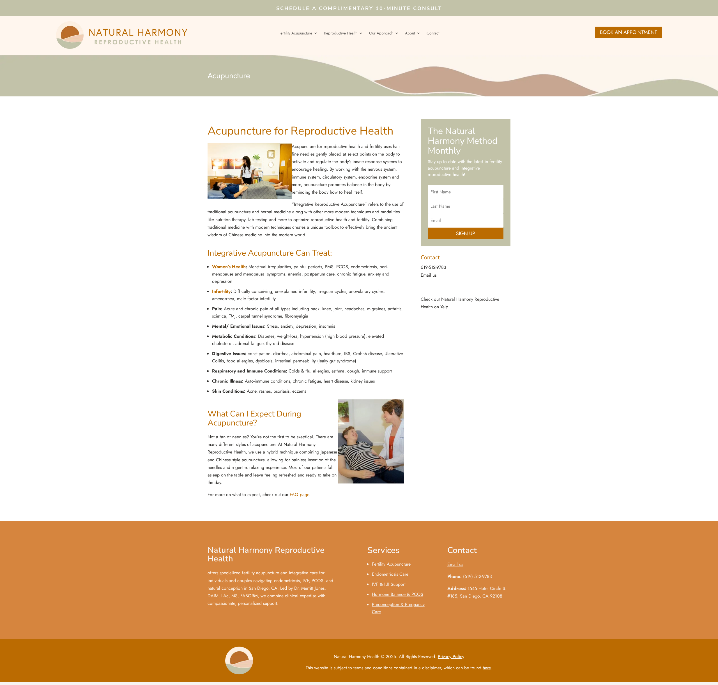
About (410, 33)
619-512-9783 (433, 267)
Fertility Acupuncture (295, 33)
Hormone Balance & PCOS (397, 594)
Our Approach (381, 33)
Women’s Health (229, 266)
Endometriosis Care (390, 574)
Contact (433, 33)
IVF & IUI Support (389, 584)
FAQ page (299, 494)
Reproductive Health (340, 33)
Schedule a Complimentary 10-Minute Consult (359, 9)
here (487, 668)
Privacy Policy (451, 656)
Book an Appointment (628, 32)
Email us (428, 275)
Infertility (221, 291)
